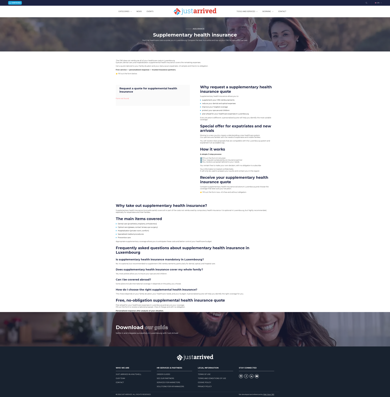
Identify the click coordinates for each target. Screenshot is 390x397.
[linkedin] (251, 376)
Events (150, 11)
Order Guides (163, 374)
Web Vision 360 (268, 394)
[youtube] (257, 376)
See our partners (165, 378)
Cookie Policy (204, 382)
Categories (123, 11)
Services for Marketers (168, 382)
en (378, 3)
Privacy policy (205, 386)
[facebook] (246, 376)
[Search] (366, 3)
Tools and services (246, 11)
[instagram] (241, 376)
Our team (120, 378)
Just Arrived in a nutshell (128, 374)
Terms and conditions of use (212, 378)
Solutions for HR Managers (170, 386)
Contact (282, 11)
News (139, 11)
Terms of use (204, 374)
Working (266, 11)
